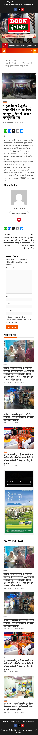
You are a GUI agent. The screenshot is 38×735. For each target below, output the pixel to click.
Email (8, 303)
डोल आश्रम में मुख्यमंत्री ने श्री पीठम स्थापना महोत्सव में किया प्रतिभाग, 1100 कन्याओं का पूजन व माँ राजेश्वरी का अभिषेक (26, 241)
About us (7, 4)
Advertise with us (29, 4)
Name (8, 296)
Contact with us (16, 4)
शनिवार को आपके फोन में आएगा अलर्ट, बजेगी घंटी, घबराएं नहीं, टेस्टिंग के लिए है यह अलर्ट (11, 240)
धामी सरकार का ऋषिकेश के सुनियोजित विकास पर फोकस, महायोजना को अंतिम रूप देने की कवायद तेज (18, 706)
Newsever (28, 730)
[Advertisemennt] (19, 35)
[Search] (31, 51)
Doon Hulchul (9, 122)
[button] (9, 50)
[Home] (4, 51)
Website (9, 310)
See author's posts (19, 213)
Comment (10, 268)
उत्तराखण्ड (5, 101)
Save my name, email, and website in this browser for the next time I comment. (18, 319)
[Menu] (9, 50)
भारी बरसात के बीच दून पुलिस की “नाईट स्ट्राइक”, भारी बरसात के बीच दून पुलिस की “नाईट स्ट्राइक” (19, 417)
